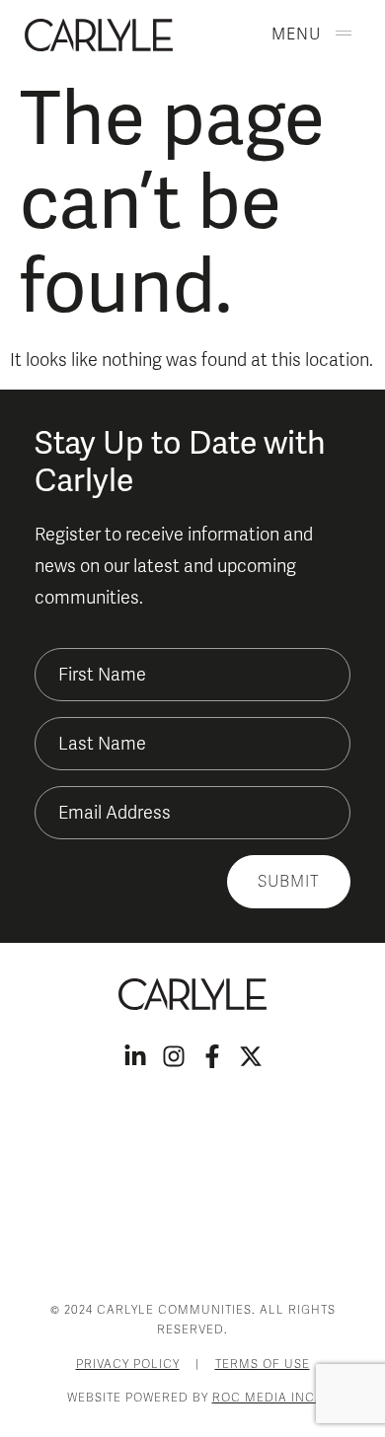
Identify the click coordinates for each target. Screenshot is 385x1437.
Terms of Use (262, 1364)
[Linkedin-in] (135, 1056)
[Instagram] (174, 1056)
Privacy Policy (128, 1364)
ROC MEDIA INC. (265, 1397)
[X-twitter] (251, 1056)
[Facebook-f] (212, 1056)
